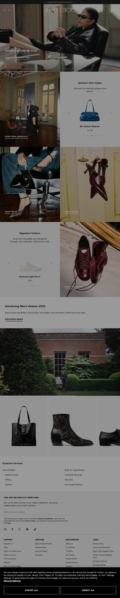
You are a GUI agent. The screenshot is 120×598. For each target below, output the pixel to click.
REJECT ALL (88, 590)
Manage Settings (12, 581)
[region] (60, 582)
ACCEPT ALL (31, 590)
